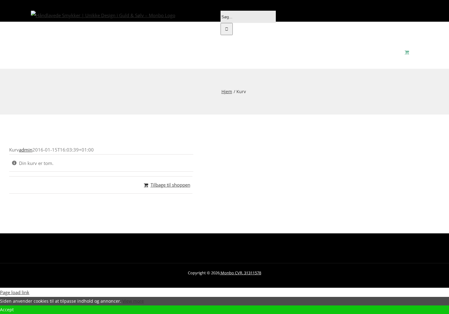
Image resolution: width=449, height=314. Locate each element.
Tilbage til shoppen (170, 185)
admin (25, 150)
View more (133, 301)
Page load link (14, 292)
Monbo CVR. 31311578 (240, 273)
